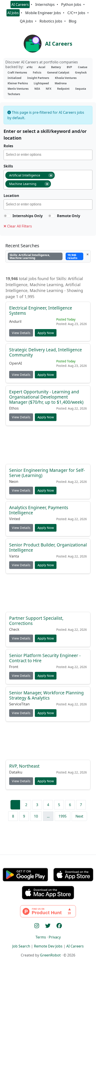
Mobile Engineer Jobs (43, 12)
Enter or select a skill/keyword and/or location (45, 134)
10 (36, 816)
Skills (8, 166)
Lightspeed (41, 83)
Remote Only (68, 215)
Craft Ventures (17, 72)
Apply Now (46, 333)
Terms (40, 937)
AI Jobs (13, 12)
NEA (37, 89)
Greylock (81, 72)
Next (79, 816)
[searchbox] (49, 155)
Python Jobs (71, 4)
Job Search (21, 946)
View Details (21, 333)
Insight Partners (38, 78)
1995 (62, 816)
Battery (56, 67)
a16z (30, 67)
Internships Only (28, 215)
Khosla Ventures (66, 78)
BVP (69, 67)
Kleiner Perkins (18, 83)
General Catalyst (58, 72)
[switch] (7, 216)
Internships (45, 4)
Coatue (82, 67)
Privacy (55, 937)
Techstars (14, 94)
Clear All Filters (19, 226)
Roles (8, 145)
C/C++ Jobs (76, 12)
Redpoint (63, 89)
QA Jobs (26, 21)
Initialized (14, 78)
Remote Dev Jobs (48, 946)
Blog (72, 21)
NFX (48, 89)
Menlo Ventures (18, 89)
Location (11, 195)
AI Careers (20, 4)
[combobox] (48, 155)
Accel (41, 67)
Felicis (37, 72)
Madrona (61, 83)
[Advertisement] (48, 446)
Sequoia (80, 89)
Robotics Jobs (51, 21)
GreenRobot (50, 955)
